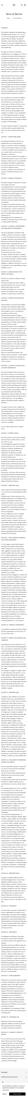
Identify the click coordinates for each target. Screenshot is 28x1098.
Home (8, 18)
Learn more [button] (6, 1090)
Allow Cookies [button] (17, 1094)
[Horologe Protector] (14, 5)
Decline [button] (5, 1094)
